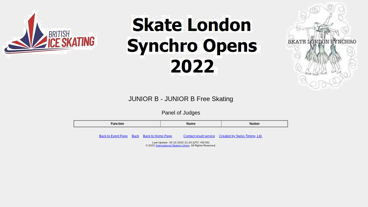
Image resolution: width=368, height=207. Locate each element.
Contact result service (199, 136)
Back (135, 136)
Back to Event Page (113, 136)
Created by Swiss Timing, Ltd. (240, 136)
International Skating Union (173, 145)
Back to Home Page (157, 136)
